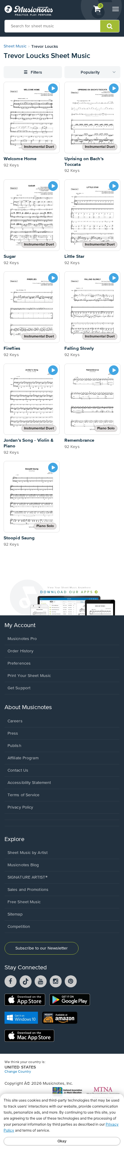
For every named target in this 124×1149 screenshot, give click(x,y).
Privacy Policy (20, 807)
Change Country (18, 1072)
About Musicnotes (28, 707)
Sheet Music (15, 46)
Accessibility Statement (29, 783)
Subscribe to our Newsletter (41, 948)
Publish (14, 746)
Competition (19, 927)
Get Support (19, 688)
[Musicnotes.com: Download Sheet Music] (29, 10)
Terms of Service (24, 795)
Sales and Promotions (28, 890)
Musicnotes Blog (23, 865)
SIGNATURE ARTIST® (28, 877)
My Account (20, 625)
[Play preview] (53, 88)
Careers (15, 721)
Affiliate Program (23, 758)
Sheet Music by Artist (28, 853)
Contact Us (18, 770)
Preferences (19, 663)
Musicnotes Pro (22, 639)
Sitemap (15, 914)
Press (13, 733)
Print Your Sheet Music (29, 676)
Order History (20, 651)
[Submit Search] (109, 26)
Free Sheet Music (24, 902)
